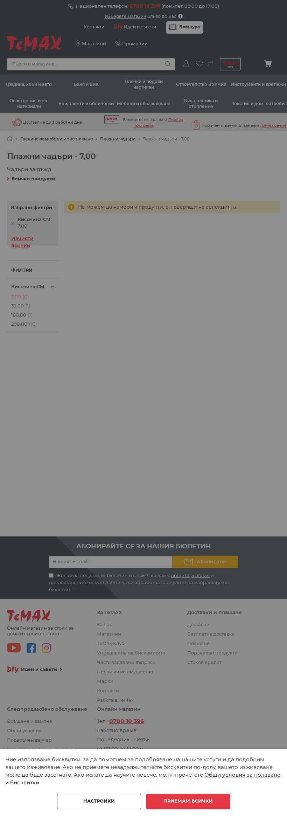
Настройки (99, 801)
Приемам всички (188, 801)
